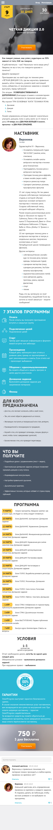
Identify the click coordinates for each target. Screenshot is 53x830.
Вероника (25, 139)
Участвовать (26, 47)
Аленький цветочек (20, 766)
